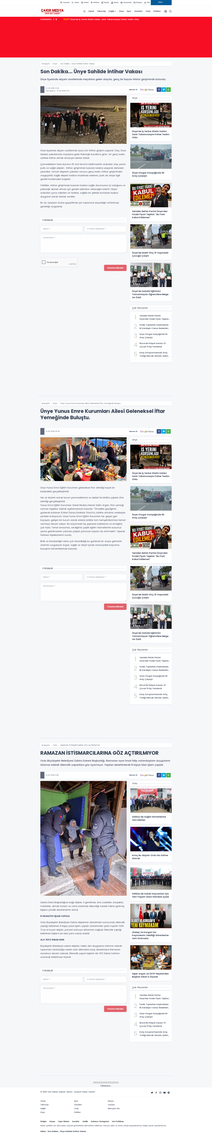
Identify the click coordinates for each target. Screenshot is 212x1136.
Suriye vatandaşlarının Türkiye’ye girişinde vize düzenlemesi (96, 19)
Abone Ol (133, 89)
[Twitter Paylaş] (163, 89)
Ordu (148, 11)
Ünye (121, 11)
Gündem (138, 11)
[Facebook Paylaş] (159, 89)
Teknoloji (101, 11)
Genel (91, 11)
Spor (129, 11)
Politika (156, 11)
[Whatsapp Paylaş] (168, 89)
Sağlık (111, 11)
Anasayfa (46, 63)
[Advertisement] (106, 40)
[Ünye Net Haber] (52, 11)
